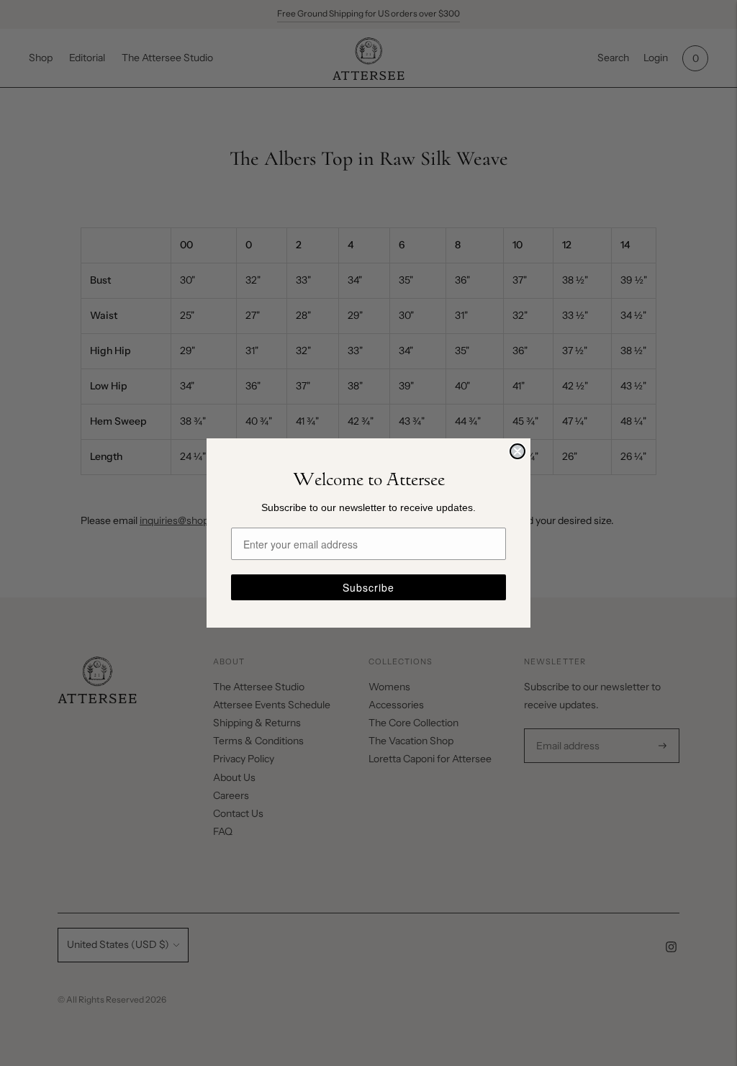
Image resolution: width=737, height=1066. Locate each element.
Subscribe (368, 587)
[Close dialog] (517, 451)
